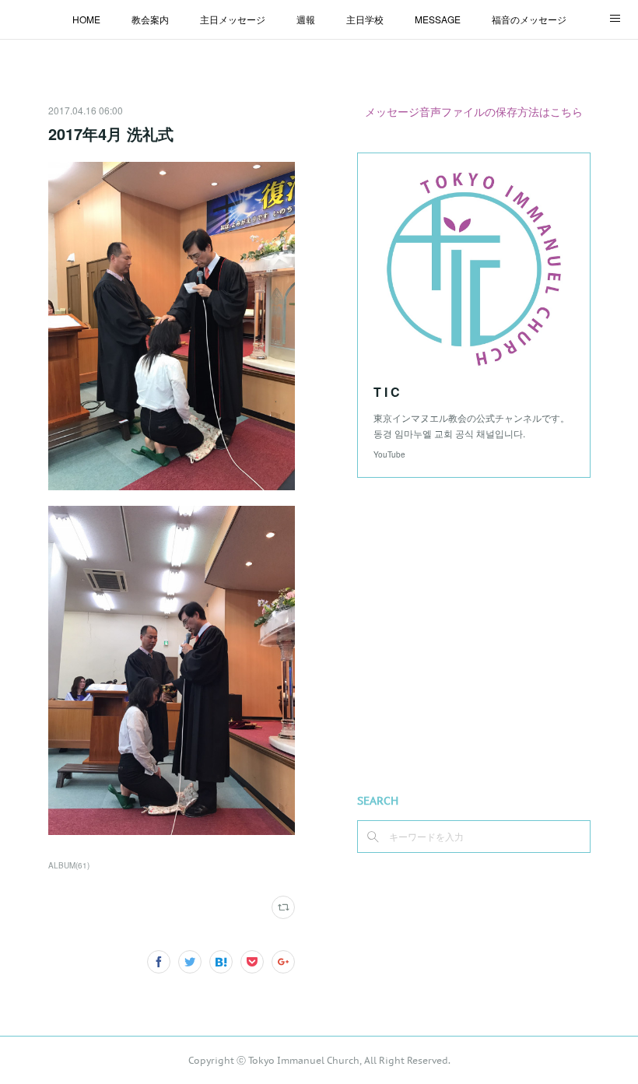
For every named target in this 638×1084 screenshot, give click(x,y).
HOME (86, 19)
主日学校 (365, 19)
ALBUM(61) (68, 865)
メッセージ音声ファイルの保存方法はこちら (474, 111)
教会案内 (150, 19)
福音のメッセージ (529, 19)
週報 (305, 19)
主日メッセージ (232, 19)
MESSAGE (438, 19)
